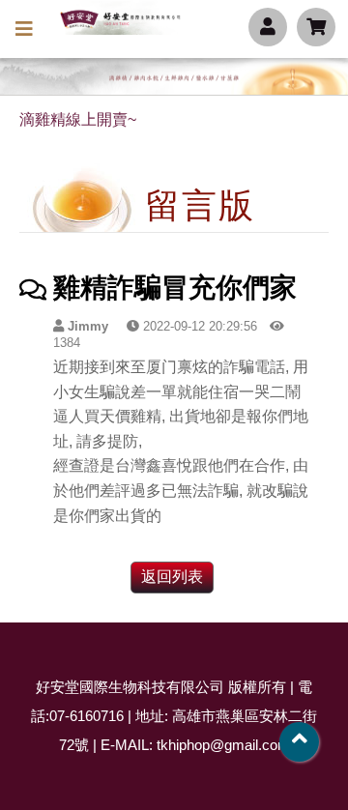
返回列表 (172, 576)
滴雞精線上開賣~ (77, 119)
